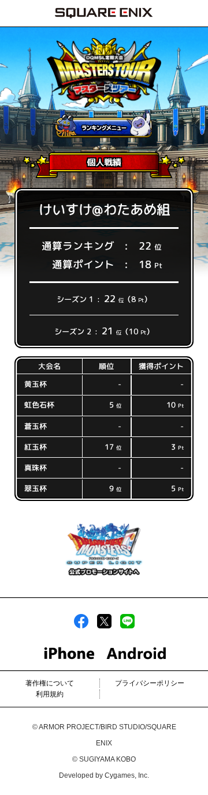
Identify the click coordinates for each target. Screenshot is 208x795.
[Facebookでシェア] (81, 626)
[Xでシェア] (104, 626)
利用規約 (50, 694)
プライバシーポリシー (149, 683)
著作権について (49, 683)
